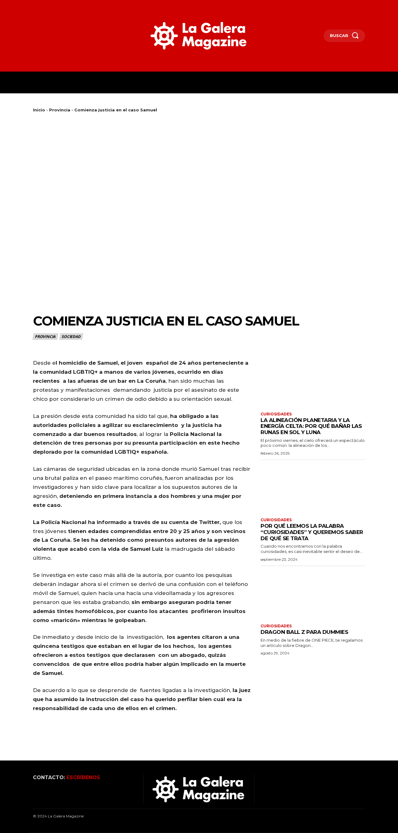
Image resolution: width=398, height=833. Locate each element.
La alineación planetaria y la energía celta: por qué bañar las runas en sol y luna (311, 426)
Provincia (59, 109)
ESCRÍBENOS (83, 777)
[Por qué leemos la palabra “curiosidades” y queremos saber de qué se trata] (313, 488)
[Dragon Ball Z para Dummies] (313, 594)
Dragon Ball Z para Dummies (304, 632)
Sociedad (71, 336)
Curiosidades (276, 414)
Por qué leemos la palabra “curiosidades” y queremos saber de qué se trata (312, 532)
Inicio (39, 109)
